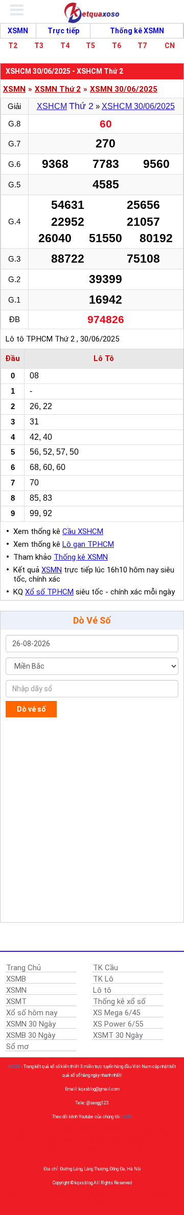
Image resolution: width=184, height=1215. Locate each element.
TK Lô (103, 979)
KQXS (14, 1066)
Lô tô (102, 990)
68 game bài (82, 1195)
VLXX (150, 1129)
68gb (61, 1195)
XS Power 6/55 (118, 1024)
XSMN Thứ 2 (58, 89)
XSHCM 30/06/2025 (138, 106)
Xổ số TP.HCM (49, 591)
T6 (116, 45)
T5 (90, 45)
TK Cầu (105, 967)
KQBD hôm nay (105, 1141)
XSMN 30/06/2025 (123, 89)
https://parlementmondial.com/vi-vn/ (84, 1147)
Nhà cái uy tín (43, 1129)
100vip (127, 1135)
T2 (12, 45)
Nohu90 (70, 1135)
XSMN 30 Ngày (31, 1024)
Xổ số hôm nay (31, 1012)
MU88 (133, 1141)
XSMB (16, 979)
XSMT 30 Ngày (118, 1035)
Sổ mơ (17, 1046)
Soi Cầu (170, 1195)
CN (170, 45)
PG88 (154, 1195)
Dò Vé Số (92, 620)
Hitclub (119, 1195)
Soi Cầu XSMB (92, 1201)
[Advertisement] (92, 820)
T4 (65, 45)
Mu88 (145, 1135)
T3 (38, 45)
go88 (11, 1195)
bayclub (27, 1195)
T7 (142, 45)
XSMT (16, 1001)
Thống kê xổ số (119, 1001)
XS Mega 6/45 (116, 1012)
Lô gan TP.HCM (88, 544)
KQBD (69, 1129)
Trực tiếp (63, 31)
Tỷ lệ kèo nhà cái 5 (120, 1129)
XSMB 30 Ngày (30, 1035)
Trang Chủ (23, 967)
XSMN (18, 31)
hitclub (45, 1195)
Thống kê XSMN (137, 31)
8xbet (103, 1195)
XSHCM (52, 106)
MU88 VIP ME (99, 1135)
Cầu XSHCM (82, 531)
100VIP (88, 1129)
